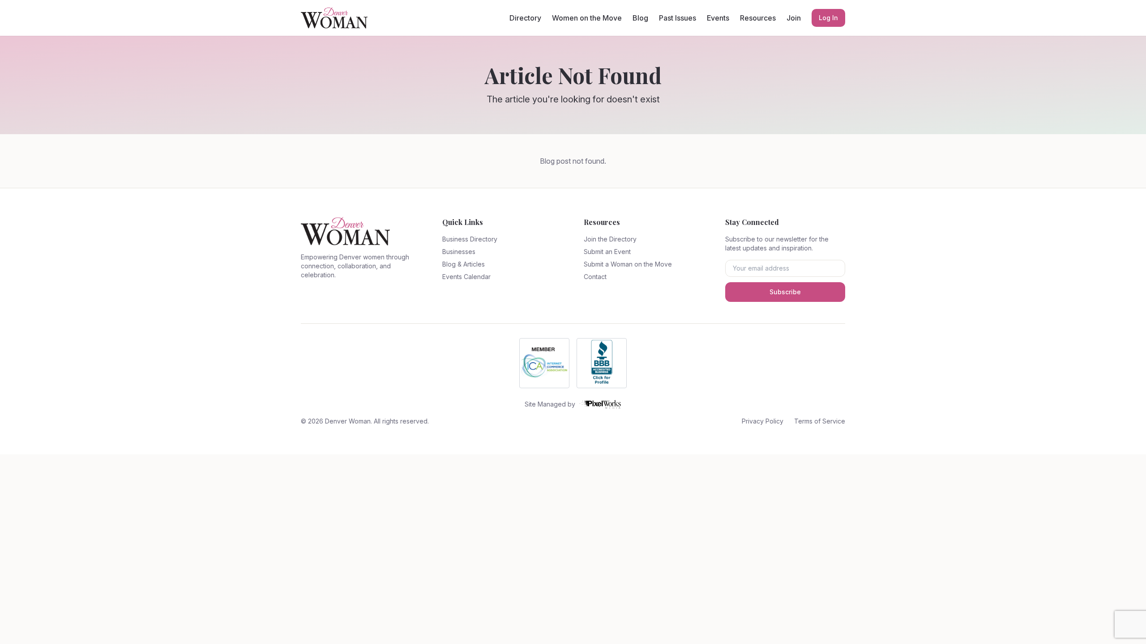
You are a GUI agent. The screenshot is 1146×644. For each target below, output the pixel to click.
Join (794, 17)
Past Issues (677, 17)
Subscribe (785, 292)
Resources (758, 17)
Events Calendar (466, 276)
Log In (828, 17)
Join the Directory (610, 239)
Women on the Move (587, 17)
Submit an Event (607, 251)
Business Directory (469, 239)
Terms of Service (819, 421)
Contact (595, 276)
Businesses (458, 251)
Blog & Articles (463, 264)
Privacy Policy (762, 421)
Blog (640, 17)
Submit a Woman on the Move (628, 264)
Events (718, 17)
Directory (525, 17)
